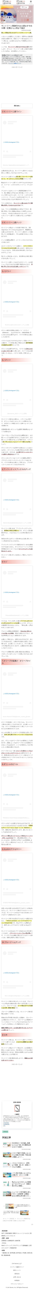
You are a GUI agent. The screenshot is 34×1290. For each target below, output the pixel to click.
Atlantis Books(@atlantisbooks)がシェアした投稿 (17, 523)
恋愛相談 (4, 1240)
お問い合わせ (17, 1277)
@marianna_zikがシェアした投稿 (17, 413)
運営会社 (17, 1273)
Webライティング (6, 1245)
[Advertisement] (17, 85)
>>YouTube (6, 1122)
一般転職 (4, 1253)
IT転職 (24, 1253)
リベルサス (26, 1233)
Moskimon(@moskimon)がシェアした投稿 (17, 325)
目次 (15, 105)
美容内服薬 (8, 1233)
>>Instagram (6, 1124)
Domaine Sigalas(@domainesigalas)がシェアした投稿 (18, 165)
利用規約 (17, 1280)
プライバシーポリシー (17, 1284)
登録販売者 (13, 1248)
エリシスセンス (10, 1235)
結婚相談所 (11, 1240)
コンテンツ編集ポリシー (15, 63)
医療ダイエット (17, 1233)
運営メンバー (17, 1270)
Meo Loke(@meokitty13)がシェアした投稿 (17, 995)
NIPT (2, 1233)
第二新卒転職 (11, 1253)
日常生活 (5, 1131)
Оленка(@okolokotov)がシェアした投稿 (17, 615)
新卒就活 (18, 1253)
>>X (4, 1125)
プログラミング (17, 1245)
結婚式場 (17, 1240)
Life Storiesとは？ (17, 1263)
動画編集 (25, 1245)
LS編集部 (17, 1114)
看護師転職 (7, 1255)
